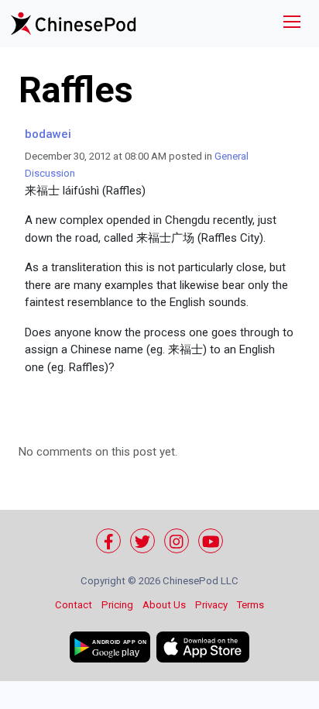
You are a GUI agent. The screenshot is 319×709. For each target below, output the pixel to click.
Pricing (117, 605)
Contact (73, 605)
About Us (164, 605)
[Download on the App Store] (202, 647)
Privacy (211, 605)
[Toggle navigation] (292, 23)
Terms (250, 605)
